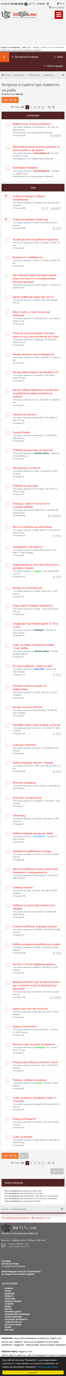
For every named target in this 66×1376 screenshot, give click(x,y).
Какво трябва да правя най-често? (33, 297)
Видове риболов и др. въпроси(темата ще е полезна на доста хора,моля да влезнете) (36, 985)
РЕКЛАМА (6, 1261)
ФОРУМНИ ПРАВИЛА (25, 168)
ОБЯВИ (8, 1327)
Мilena (37, 967)
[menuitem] (25, 57)
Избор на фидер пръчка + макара (33, 762)
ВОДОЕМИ (10, 1293)
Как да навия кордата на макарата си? (36, 372)
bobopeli (39, 630)
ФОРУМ (8, 1309)
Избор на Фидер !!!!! (24, 1119)
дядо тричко (40, 530)
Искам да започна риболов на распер (35, 239)
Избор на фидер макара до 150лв (33, 833)
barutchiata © (41, 153)
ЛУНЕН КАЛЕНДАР (13, 1317)
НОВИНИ (9, 1288)
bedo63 (37, 1122)
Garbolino (39, 836)
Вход (61, 3)
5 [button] (42, 107)
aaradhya (38, 375)
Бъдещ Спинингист (25, 1026)
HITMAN (38, 929)
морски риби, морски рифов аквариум (46, 1344)
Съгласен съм (33, 1372)
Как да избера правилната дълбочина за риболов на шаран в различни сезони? (36, 393)
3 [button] (35, 107)
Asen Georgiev (41, 1029)
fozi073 (37, 818)
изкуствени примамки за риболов (31, 1338)
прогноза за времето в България (41, 1341)
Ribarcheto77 (40, 875)
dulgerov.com (25, 1351)
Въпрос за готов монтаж (27, 588)
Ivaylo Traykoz (41, 284)
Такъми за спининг (25, 414)
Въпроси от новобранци (27, 257)
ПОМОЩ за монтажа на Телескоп (33, 450)
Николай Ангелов (42, 549)
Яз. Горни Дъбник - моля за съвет (33, 666)
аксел (37, 1065)
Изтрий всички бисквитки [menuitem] (16, 1218)
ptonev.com (7, 1341)
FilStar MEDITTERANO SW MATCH (33, 605)
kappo (37, 571)
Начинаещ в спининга (26, 468)
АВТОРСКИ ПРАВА (10, 1264)
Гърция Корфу (21, 432)
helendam (39, 417)
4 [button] (39, 107)
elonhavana (39, 127)
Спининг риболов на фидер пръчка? (35, 926)
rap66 (37, 591)
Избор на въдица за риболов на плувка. (36, 944)
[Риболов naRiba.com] (19, 14)
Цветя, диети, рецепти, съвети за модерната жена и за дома (34, 1355)
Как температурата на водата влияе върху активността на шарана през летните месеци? (34, 278)
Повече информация (48, 1366)
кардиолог (19, 1344)
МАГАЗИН (9, 1329)
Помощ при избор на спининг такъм (35, 1062)
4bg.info (19, 1341)
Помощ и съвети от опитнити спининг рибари (31, 505)
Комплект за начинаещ (27, 797)
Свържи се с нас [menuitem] (42, 1218)
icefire (37, 608)
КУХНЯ (8, 1291)
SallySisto (38, 339)
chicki (36, 222)
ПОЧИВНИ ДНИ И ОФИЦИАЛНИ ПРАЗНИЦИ (17, 1313)
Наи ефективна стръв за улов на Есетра (36, 725)
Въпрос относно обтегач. (28, 707)
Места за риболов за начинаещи (32, 527)
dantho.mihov (41, 453)
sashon (37, 728)
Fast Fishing (39, 710)
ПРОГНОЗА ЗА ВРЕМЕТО (16, 1319)
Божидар (39, 1047)
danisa (37, 300)
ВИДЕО (8, 1306)
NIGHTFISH (39, 510)
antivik (38, 1083)
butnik (37, 947)
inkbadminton (40, 318)
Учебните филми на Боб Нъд (30, 219)
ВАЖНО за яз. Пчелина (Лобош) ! (32, 124)
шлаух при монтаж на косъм (30, 1008)
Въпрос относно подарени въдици (34, 964)
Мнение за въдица (24, 782)
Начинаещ (19, 815)
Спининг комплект (24, 744)
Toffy (36, 765)
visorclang (39, 488)
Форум (36, 47)
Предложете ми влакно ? (28, 546)
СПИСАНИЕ (10, 1298)
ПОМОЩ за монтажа (25, 485)
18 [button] (49, 107)
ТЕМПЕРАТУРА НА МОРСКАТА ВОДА (13, 1323)
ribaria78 (38, 669)
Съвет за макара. (23, 1136)
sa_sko (37, 747)
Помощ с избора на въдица (29, 1080)
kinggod (38, 202)
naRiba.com (26, 47)
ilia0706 (37, 1011)
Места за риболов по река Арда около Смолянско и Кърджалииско (35, 870)
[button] (22, 107)
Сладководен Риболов (41, 132)
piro (36, 399)
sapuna (19, 94)
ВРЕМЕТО (9, 1296)
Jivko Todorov (40, 785)
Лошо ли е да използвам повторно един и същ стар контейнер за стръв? (36, 334)
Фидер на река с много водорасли (33, 354)
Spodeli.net (7, 1344)
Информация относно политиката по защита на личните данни (21, 1272)
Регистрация (57, 7)
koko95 (37, 991)
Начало (5, 1209)
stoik (36, 242)
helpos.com (56, 1338)
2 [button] (31, 107)
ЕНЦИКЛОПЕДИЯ (13, 1301)
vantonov (38, 800)
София (40, 3)
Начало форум (19, 1209)
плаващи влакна (23, 887)
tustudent (38, 911)
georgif (37, 1104)
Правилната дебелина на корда (32, 851)
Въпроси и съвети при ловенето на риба (30, 87)
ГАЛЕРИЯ (9, 1304)
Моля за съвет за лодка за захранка (34, 1044)
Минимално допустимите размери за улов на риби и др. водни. (36, 148)
